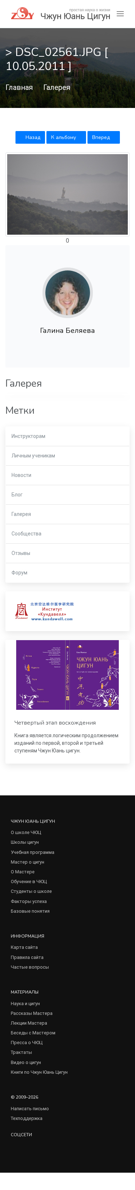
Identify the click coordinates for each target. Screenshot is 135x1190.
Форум (19, 573)
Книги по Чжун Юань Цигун (39, 1072)
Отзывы (21, 553)
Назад (32, 137)
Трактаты (21, 1052)
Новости (21, 475)
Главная (19, 87)
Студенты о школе (31, 891)
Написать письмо (30, 1108)
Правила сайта (27, 957)
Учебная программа (32, 852)
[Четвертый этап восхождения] (67, 675)
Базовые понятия (30, 911)
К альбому (64, 137)
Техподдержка (26, 1118)
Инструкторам (28, 436)
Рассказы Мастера (32, 1013)
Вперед (101, 137)
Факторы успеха (29, 901)
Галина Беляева (67, 330)
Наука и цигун (25, 1003)
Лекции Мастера (29, 1023)
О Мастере (23, 871)
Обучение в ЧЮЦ (29, 881)
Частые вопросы (30, 967)
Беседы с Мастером (33, 1032)
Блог (17, 495)
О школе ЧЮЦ (26, 832)
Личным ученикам (33, 456)
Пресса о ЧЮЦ (26, 1042)
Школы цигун (25, 842)
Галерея (56, 87)
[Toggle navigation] (120, 14)
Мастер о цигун (27, 862)
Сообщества (26, 534)
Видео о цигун (26, 1062)
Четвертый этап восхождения (55, 723)
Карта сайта (24, 947)
